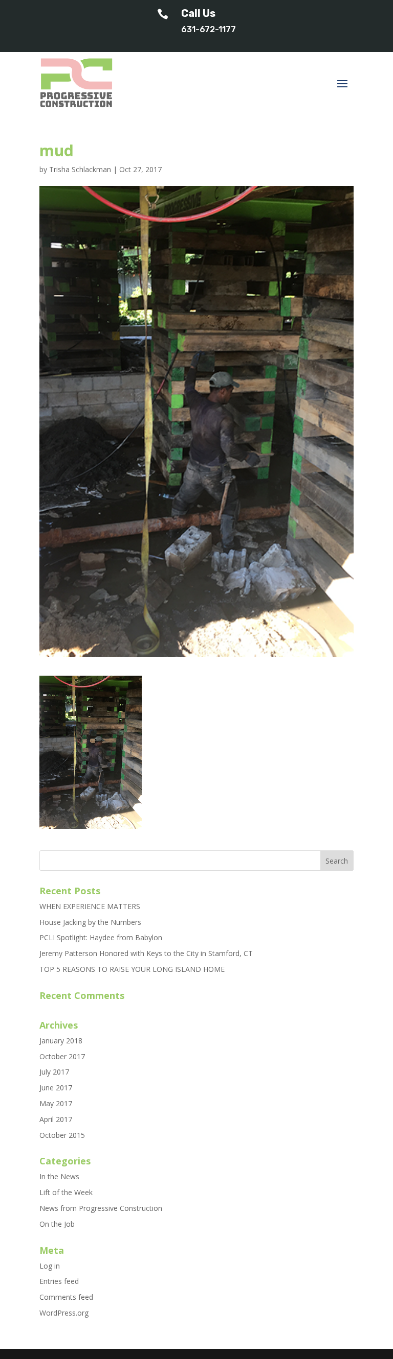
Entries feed (59, 1281)
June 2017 (55, 1087)
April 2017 (55, 1119)
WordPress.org (64, 1313)
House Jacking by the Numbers (90, 922)
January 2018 (60, 1040)
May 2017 (55, 1103)
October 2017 (62, 1056)
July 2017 (54, 1072)
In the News (59, 1176)
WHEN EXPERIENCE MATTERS (89, 906)
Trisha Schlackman (80, 169)
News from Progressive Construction (100, 1208)
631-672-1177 (208, 29)
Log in (49, 1266)
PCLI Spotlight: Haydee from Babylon (100, 937)
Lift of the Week (66, 1192)
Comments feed (66, 1297)
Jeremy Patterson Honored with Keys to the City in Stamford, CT (146, 953)
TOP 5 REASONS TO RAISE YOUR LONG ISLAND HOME (132, 969)
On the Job (57, 1224)
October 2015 (62, 1135)
